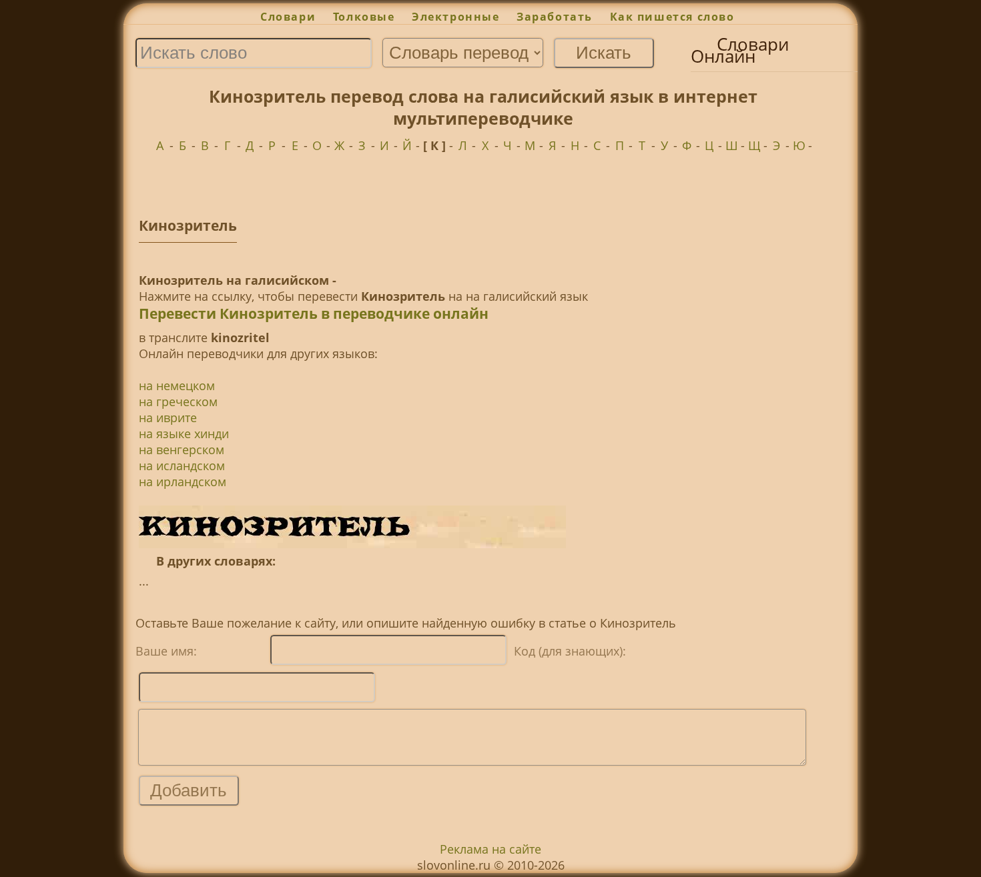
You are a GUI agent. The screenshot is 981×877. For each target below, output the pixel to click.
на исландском (182, 466)
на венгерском (181, 450)
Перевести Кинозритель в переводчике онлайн (313, 313)
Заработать (555, 16)
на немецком (177, 385)
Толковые (363, 16)
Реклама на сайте (490, 849)
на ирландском (182, 482)
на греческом (178, 401)
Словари (288, 16)
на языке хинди (184, 433)
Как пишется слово (672, 16)
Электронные (455, 16)
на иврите (168, 417)
